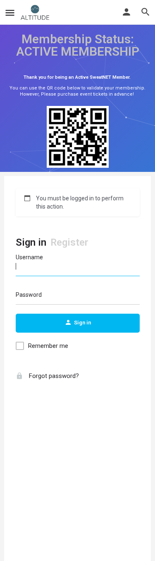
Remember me (48, 346)
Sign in (31, 242)
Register (69, 242)
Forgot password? (53, 376)
